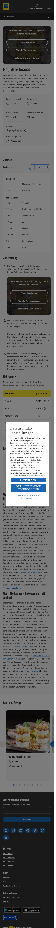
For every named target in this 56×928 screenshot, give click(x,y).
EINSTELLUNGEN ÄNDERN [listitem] (28, 497)
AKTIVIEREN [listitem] (28, 480)
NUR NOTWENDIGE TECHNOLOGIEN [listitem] (28, 488)
